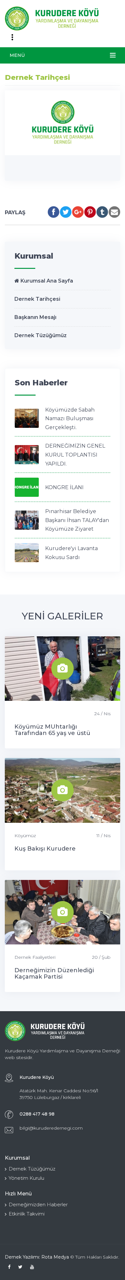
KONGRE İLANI (64, 487)
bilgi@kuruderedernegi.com (51, 1128)
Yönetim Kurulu (26, 1178)
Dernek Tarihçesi (37, 299)
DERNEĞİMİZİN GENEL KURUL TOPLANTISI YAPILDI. (75, 454)
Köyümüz (25, 835)
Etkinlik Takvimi (27, 1214)
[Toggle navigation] (12, 37)
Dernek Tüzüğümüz (40, 335)
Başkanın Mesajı (35, 317)
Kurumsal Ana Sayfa (46, 281)
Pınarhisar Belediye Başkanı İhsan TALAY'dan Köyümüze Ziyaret (77, 520)
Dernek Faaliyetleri (34, 957)
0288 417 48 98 (37, 1114)
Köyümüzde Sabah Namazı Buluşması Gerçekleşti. (70, 418)
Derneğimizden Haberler (38, 1204)
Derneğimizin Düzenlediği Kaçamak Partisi (54, 973)
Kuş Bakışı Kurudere (45, 848)
